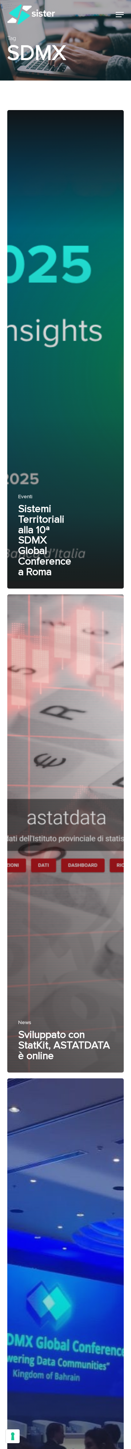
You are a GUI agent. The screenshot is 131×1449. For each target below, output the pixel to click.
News (24, 1022)
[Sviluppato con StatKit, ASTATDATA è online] (65, 833)
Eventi (25, 496)
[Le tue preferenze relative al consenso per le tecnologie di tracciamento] (13, 1436)
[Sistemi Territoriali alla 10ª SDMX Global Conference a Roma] (65, 349)
